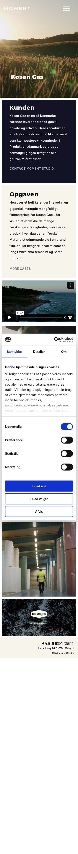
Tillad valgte (39, 499)
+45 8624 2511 (58, 643)
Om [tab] (64, 351)
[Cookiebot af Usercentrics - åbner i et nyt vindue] (55, 339)
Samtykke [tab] (14, 351)
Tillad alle (39, 486)
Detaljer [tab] (39, 351)
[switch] (67, 440)
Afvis (39, 511)
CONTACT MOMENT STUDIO (32, 169)
